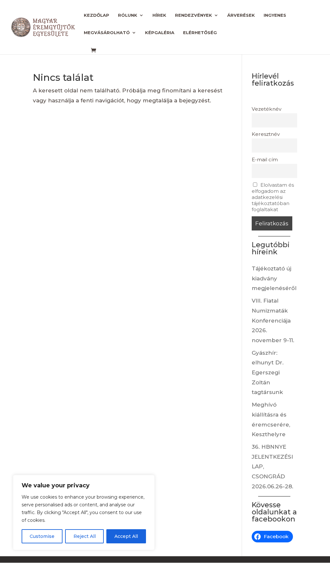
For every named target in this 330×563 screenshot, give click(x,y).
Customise (42, 536)
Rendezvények (193, 15)
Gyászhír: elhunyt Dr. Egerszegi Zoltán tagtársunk (268, 372)
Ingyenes (275, 15)
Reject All (84, 536)
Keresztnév (266, 134)
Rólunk (127, 15)
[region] (84, 512)
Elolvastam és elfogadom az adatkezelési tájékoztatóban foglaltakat (273, 197)
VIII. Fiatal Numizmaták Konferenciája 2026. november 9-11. (273, 320)
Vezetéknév (266, 109)
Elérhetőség (200, 32)
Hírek (159, 15)
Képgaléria (159, 32)
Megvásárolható (107, 32)
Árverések (241, 15)
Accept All (126, 536)
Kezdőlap (96, 15)
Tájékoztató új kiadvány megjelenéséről (274, 278)
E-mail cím (265, 159)
